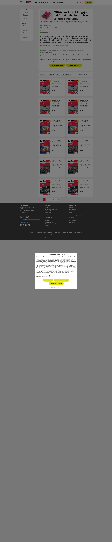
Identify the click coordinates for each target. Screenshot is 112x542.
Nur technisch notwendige (61, 280)
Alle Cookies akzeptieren (56, 283)
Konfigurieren (48, 280)
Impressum (53, 287)
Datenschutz (58, 287)
